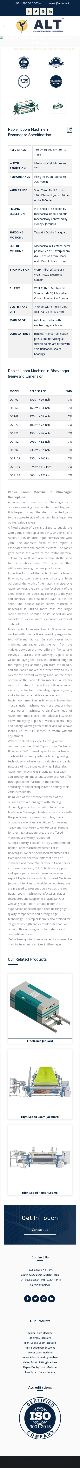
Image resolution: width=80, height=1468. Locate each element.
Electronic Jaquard (40, 1041)
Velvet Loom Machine (40, 1352)
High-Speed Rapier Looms (40, 1347)
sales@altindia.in (59, 3)
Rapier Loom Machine (40, 1333)
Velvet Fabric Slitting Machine (40, 1362)
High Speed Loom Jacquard (40, 1117)
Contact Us (40, 1230)
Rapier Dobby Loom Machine (40, 1367)
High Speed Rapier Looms (40, 1192)
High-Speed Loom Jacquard (40, 1342)
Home (7, 48)
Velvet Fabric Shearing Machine (40, 1357)
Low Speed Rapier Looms (40, 1372)
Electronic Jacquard (40, 1338)
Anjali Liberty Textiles (38, 1462)
